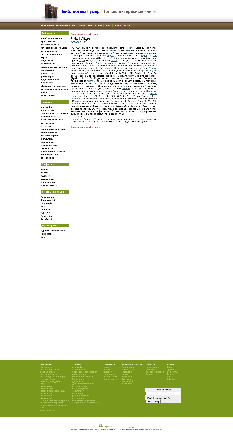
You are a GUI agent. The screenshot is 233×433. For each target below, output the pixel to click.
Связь (108, 25)
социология (47, 73)
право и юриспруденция (54, 67)
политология (48, 63)
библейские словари (52, 119)
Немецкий (46, 203)
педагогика (47, 60)
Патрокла (151, 91)
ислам (44, 172)
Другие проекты (50, 225)
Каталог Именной (65, 25)
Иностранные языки (52, 191)
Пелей (74, 119)
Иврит (44, 206)
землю (74, 83)
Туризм (171, 369)
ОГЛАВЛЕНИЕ (78, 42)
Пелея (112, 50)
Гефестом (76, 96)
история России (50, 44)
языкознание (48, 95)
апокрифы (46, 107)
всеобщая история (51, 38)
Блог (43, 237)
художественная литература (54, 400)
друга (143, 91)
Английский (47, 197)
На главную (47, 25)
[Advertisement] (55, 292)
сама (127, 50)
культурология (49, 51)
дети (154, 55)
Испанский (46, 216)
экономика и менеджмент (55, 89)
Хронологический (155, 372)
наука (44, 57)
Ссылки (171, 374)
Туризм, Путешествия (53, 230)
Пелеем (118, 68)
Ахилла (153, 68)
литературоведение (52, 54)
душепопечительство (53, 129)
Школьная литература (53, 86)
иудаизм (45, 175)
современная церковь (53, 151)
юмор (44, 92)
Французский (48, 200)
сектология (47, 148)
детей (109, 53)
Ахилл (99, 63)
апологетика (48, 110)
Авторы (81, 25)
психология (47, 70)
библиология (48, 116)
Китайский (46, 219)
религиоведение (50, 145)
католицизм (47, 179)
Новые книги (95, 25)
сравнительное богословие (86, 403)
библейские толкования (54, 113)
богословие (47, 123)
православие (48, 182)
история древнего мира (54, 48)
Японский (46, 209)
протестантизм (49, 185)
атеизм (44, 169)
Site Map (171, 379)
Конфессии (47, 164)
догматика (46, 126)
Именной (150, 369)
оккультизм (47, 138)
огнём (114, 60)
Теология (46, 102)
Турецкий (46, 212)
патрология (47, 142)
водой (110, 55)
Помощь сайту (121, 25)
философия (47, 76)
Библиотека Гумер (81, 11)
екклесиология (49, 132)
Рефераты (46, 234)
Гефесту (75, 103)
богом (153, 93)
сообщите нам (157, 429)
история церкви (50, 135)
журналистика (48, 41)
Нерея (129, 48)
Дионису (132, 101)
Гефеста (75, 98)
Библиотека (48, 33)
